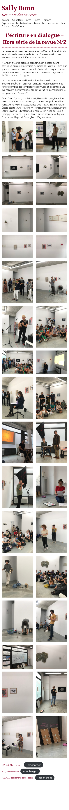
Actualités (17, 20)
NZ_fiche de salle (10, 771)
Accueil (5, 20)
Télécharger (33, 764)
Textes (36, 20)
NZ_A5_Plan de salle (12, 765)
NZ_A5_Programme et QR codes (17, 777)
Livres (28, 20)
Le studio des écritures (28, 23)
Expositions (8, 23)
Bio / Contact (19, 26)
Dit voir (6, 26)
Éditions (47, 20)
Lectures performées (53, 23)
